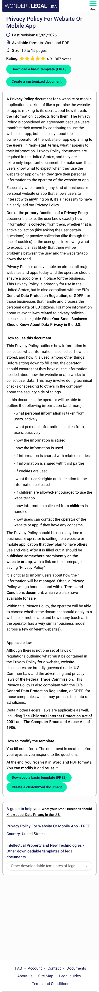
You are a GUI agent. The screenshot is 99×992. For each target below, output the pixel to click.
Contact (54, 968)
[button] (86, 866)
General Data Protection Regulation (36, 691)
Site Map (45, 976)
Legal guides (70, 976)
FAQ (18, 968)
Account (35, 968)
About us (24, 976)
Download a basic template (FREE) (39, 69)
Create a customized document (37, 81)
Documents (76, 968)
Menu (93, 9)
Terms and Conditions (50, 983)
